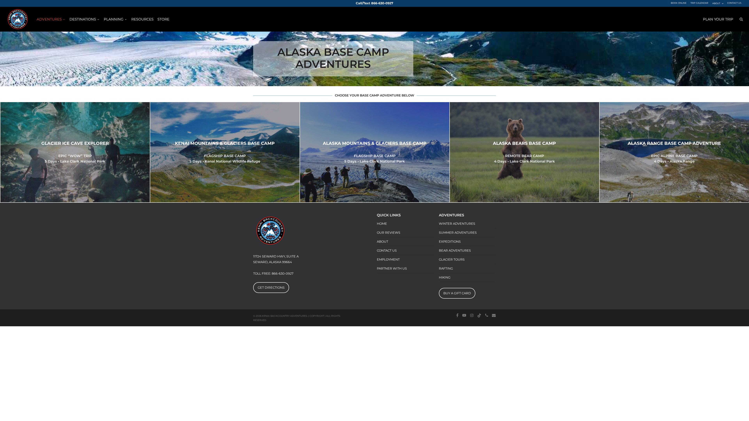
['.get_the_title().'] (75, 152)
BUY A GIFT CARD (457, 293)
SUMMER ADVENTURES (458, 232)
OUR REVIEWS (388, 232)
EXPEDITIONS (450, 241)
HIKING (444, 277)
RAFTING (446, 268)
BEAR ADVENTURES (455, 250)
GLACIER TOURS (452, 259)
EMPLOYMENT (388, 259)
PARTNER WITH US (392, 268)
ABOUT (382, 241)
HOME (382, 224)
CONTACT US (387, 250)
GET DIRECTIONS (271, 287)
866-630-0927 (282, 273)
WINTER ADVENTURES (457, 224)
